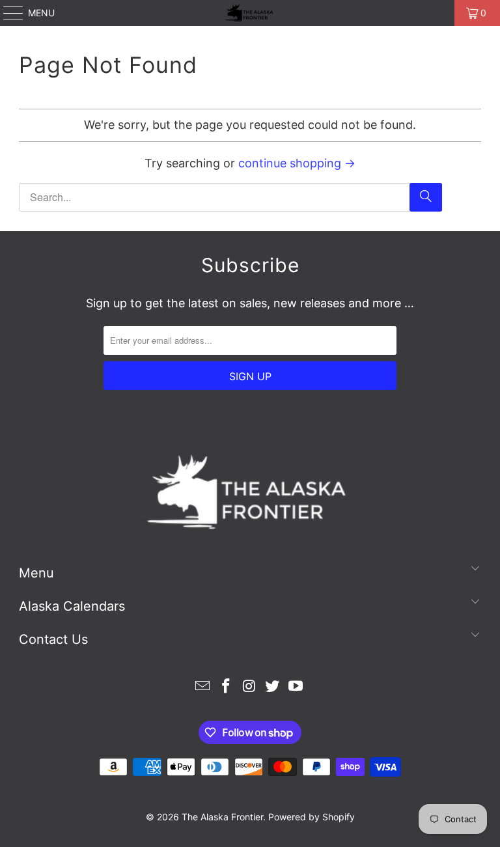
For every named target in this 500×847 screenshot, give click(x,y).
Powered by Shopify (311, 816)
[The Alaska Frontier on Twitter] (273, 687)
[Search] (426, 197)
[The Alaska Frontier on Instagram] (249, 687)
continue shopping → (296, 163)
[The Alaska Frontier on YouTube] (296, 687)
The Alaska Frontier (222, 816)
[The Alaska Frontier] (250, 13)
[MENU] (7, 13)
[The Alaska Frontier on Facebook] (226, 687)
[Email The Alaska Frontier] (203, 687)
